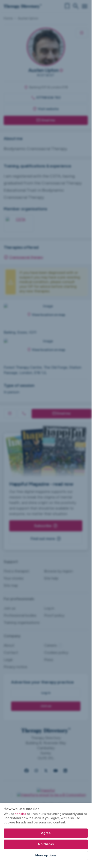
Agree (46, 833)
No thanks (46, 844)
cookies (20, 814)
